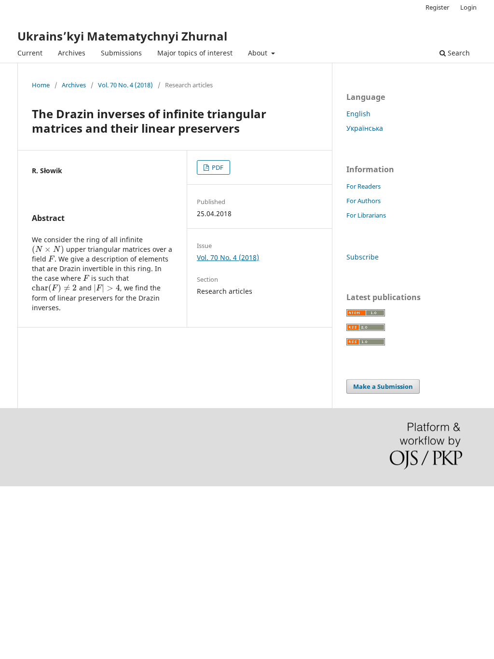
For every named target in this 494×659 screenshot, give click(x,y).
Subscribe (362, 256)
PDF (216, 167)
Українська (364, 128)
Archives (71, 52)
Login (468, 7)
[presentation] (48, 249)
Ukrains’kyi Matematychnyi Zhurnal (122, 36)
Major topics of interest (195, 52)
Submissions (121, 52)
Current (29, 52)
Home (41, 85)
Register (437, 7)
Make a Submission (383, 386)
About (258, 52)
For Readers (363, 186)
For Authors (363, 200)
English (358, 113)
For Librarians (366, 215)
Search (458, 52)
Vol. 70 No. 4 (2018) (125, 85)
